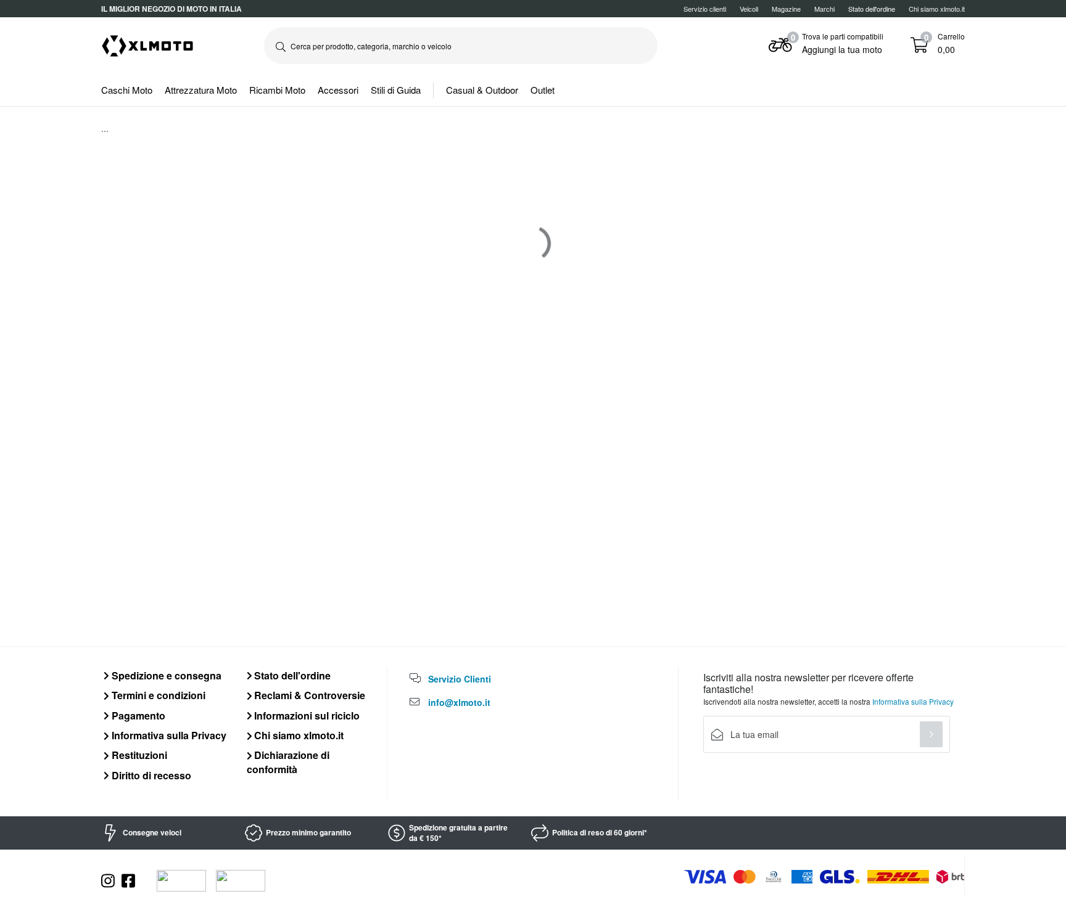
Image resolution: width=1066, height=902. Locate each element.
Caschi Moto (126, 89)
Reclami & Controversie (308, 695)
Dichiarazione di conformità (288, 762)
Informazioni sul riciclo (306, 715)
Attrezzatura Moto (201, 89)
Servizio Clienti (459, 679)
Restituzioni (138, 755)
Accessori (338, 89)
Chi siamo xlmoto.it (937, 8)
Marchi (824, 8)
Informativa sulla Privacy (167, 735)
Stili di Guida (396, 89)
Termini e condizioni (157, 695)
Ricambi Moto (277, 89)
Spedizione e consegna (165, 675)
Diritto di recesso (150, 775)
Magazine (786, 8)
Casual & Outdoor (482, 89)
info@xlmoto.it (459, 702)
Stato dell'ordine (291, 675)
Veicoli (749, 8)
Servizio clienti (705, 8)
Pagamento (137, 715)
